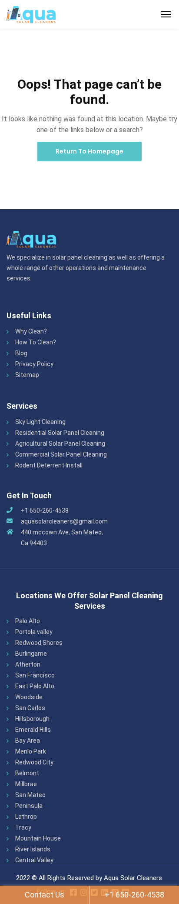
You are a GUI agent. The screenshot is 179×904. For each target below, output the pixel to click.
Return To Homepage (89, 151)
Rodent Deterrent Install (49, 465)
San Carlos (30, 707)
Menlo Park (30, 751)
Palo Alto (27, 620)
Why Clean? (31, 331)
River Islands (32, 849)
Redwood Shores (39, 642)
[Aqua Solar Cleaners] (31, 14)
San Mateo (30, 794)
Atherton (27, 664)
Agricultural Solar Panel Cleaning (60, 443)
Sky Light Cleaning (40, 421)
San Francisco (35, 675)
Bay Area (27, 740)
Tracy (23, 827)
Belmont (27, 773)
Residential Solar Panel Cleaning (59, 432)
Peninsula (29, 805)
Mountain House (38, 838)
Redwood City (34, 762)
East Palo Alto (34, 686)
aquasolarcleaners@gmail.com (64, 521)
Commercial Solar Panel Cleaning (61, 454)
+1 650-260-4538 (45, 510)
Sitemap (27, 374)
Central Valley (34, 860)
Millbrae (26, 784)
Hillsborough (32, 718)
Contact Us (44, 894)
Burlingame (31, 653)
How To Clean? (35, 342)
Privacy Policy (34, 363)
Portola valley (34, 631)
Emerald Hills (33, 729)
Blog (21, 353)
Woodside (29, 697)
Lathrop (26, 816)
